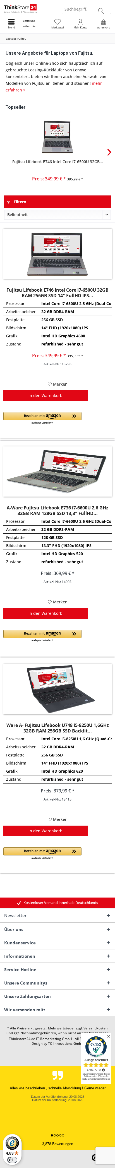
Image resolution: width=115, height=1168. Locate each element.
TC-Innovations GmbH (65, 1043)
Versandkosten (95, 1028)
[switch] (12, 1160)
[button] (42, 418)
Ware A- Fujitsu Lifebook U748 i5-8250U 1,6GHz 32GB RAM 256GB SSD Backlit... (57, 728)
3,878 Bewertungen (57, 1144)
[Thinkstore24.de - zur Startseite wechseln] (28, 8)
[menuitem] (34, 23)
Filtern (19, 201)
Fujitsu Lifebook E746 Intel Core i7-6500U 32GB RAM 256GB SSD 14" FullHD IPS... (57, 292)
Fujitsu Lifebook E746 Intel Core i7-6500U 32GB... (57, 161)
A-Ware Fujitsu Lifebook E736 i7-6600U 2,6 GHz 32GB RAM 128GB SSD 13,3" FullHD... (57, 510)
